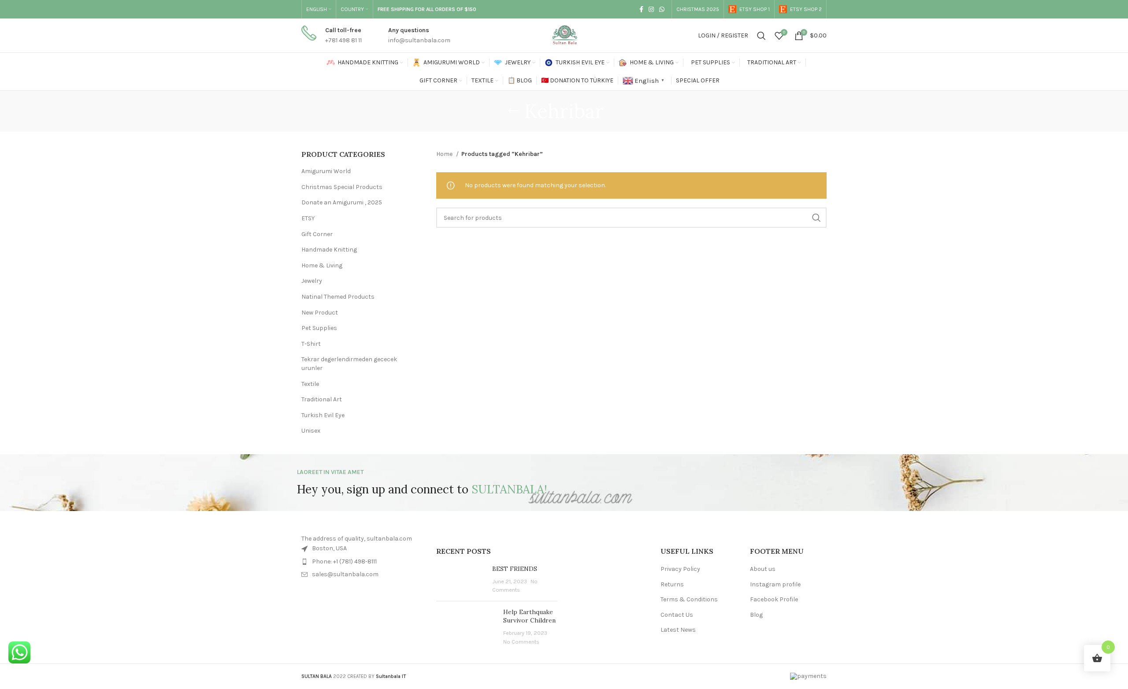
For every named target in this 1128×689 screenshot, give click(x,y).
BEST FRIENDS (514, 569)
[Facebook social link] (641, 9)
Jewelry (311, 281)
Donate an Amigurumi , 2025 (341, 202)
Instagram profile (775, 584)
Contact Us (676, 615)
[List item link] (362, 562)
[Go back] (513, 111)
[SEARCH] (816, 217)
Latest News (678, 629)
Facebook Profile (774, 599)
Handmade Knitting (329, 249)
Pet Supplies (319, 328)
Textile (310, 384)
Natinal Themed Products (338, 296)
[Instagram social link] (651, 9)
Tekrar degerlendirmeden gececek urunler (349, 364)
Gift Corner (317, 234)
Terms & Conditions (689, 599)
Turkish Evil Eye (323, 415)
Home (445, 154)
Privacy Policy (680, 569)
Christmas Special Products (341, 187)
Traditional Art (321, 399)
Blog (756, 615)
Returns (672, 584)
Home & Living (321, 265)
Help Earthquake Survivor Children (529, 616)
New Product (319, 312)
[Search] (761, 35)
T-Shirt (311, 344)
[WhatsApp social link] (662, 9)
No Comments (521, 641)
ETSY (308, 218)
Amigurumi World (326, 171)
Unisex (310, 430)
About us (763, 569)
